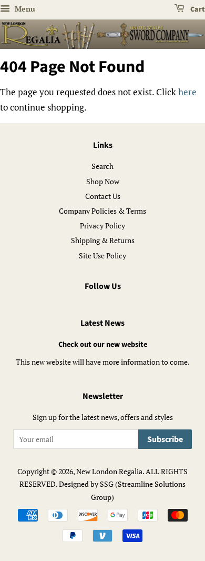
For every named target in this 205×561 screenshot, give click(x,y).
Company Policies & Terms (102, 211)
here (187, 92)
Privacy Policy (102, 226)
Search (102, 166)
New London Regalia (109, 471)
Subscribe (165, 439)
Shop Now (102, 181)
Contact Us (102, 196)
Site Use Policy (102, 256)
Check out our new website (102, 344)
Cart (197, 9)
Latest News (102, 323)
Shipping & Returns (103, 240)
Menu (24, 9)
